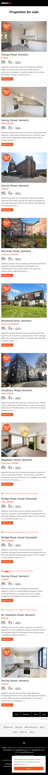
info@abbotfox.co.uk (21, 749)
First (16, 714)
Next (36, 714)
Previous (26, 714)
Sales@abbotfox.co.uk (38, 749)
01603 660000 (7, 749)
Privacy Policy (7, 766)
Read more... (7, 79)
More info (24, 764)
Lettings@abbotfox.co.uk (26, 752)
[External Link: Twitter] (24, 742)
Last (44, 714)
